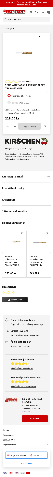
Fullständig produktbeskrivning (17, 159)
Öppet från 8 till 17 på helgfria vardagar (27, 324)
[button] (15, 299)
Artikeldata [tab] (8, 199)
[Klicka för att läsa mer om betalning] (18, 473)
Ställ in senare (27, 463)
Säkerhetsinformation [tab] (14, 211)
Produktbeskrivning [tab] (13, 188)
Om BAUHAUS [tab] (9, 440)
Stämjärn (10, 28)
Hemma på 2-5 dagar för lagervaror (25, 335)
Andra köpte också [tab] (12, 176)
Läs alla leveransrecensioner (23, 386)
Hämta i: (15, 102)
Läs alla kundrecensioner (22, 368)
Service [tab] (6, 430)
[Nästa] (50, 253)
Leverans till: (17, 95)
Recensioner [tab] (9, 286)
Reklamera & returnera (20, 346)
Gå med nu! (35, 418)
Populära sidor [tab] (9, 444)
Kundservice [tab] (8, 435)
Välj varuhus (24, 103)
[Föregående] (3, 253)
